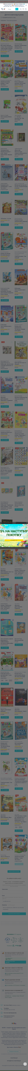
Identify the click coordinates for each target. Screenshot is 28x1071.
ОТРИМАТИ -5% (14, 540)
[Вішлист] (23, 9)
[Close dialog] (27, 525)
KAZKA (5, 9)
